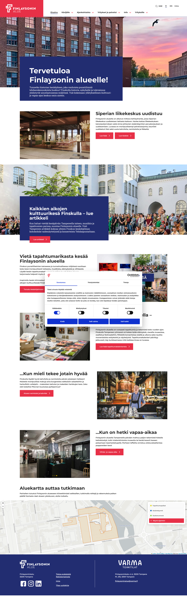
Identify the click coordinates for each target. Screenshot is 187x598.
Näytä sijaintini (159, 521)
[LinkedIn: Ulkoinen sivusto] (38, 586)
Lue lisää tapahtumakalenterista (113, 347)
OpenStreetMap (182, 553)
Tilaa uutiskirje (62, 586)
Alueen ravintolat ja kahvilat (35, 393)
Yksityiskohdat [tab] (93, 282)
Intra (176, 6)
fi (166, 6)
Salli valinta (93, 321)
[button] (3, 503)
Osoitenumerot (158, 515)
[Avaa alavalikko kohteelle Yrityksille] (147, 12)
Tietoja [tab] (126, 282)
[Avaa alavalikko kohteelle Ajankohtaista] (93, 12)
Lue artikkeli (39, 239)
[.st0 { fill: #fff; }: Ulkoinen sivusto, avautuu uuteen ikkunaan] (130, 564)
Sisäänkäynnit (158, 510)
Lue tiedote (123, 136)
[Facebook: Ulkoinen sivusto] (23, 586)
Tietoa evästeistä (63, 574)
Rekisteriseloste (63, 577)
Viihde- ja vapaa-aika (108, 452)
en (171, 6)
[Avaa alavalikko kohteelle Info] (130, 12)
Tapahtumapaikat (159, 505)
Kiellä (62, 321)
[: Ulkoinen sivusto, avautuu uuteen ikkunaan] (130, 275)
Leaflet (154, 553)
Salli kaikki (125, 321)
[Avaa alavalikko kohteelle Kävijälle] (72, 12)
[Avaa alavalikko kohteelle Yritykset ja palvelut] (119, 12)
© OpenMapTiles (168, 553)
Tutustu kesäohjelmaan (34, 289)
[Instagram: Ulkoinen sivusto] (31, 586)
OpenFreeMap (160, 553)
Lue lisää (103, 136)
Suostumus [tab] (61, 282)
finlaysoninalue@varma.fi (126, 581)
